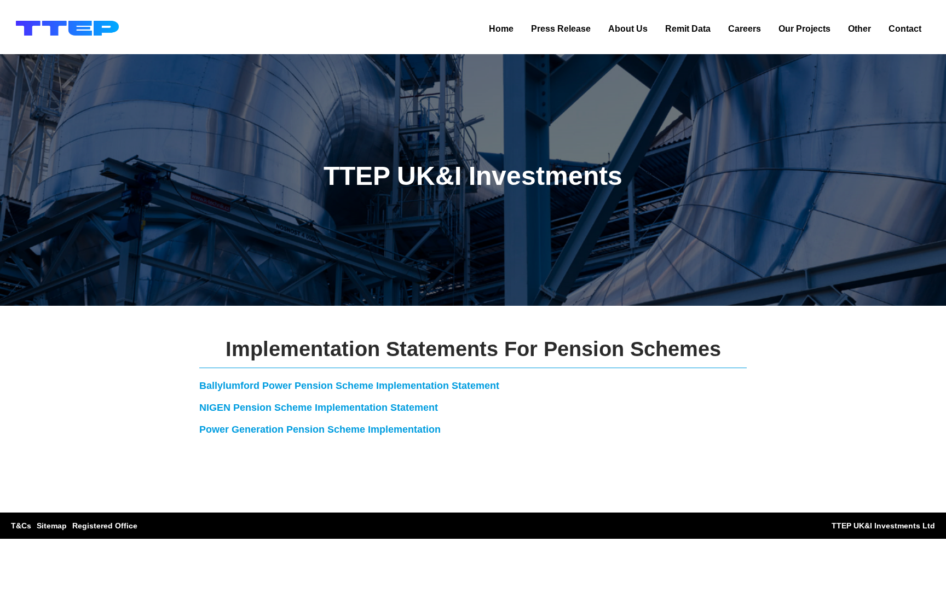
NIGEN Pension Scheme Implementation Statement (318, 407)
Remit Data (688, 28)
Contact (905, 28)
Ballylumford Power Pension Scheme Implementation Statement (349, 385)
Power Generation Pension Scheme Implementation (320, 429)
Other (859, 28)
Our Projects (804, 28)
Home (501, 28)
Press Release (561, 28)
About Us (628, 28)
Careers (744, 28)
